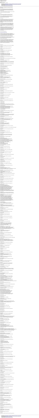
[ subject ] (10, 5)
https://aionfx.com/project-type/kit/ (3, 32)
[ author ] (12, 5)
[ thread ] (8, 5)
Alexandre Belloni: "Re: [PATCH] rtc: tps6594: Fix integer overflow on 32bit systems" (13, 415)
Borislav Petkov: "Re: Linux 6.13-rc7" (8, 416)
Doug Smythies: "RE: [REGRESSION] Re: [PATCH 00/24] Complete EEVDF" (13, 4)
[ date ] (6, 5)
